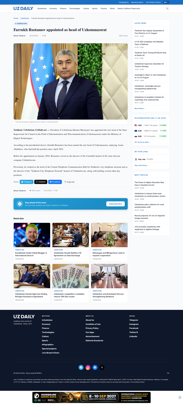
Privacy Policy (92, 328)
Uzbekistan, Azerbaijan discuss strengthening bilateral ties (148, 87)
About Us (90, 320)
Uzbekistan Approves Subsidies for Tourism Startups (149, 65)
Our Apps (90, 332)
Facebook (56, 182)
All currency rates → (143, 142)
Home (16, 18)
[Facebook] (94, 367)
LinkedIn (133, 336)
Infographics (124, 2)
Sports (94, 8)
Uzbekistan (42, 8)
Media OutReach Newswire (129, 8)
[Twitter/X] (101, 367)
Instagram (134, 324)
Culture (86, 8)
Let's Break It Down (153, 2)
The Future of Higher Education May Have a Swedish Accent (149, 183)
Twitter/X (42, 182)
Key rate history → (142, 165)
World (112, 8)
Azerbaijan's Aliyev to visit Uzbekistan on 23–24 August (150, 76)
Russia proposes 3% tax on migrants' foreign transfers (150, 216)
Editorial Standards (94, 340)
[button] (167, 8)
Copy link (70, 182)
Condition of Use (93, 324)
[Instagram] (88, 367)
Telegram (28, 182)
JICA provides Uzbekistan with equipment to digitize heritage (147, 228)
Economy (53, 8)
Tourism (103, 8)
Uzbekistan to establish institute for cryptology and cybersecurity (149, 98)
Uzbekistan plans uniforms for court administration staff (149, 205)
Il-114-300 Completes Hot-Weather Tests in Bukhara (149, 43)
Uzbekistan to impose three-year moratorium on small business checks (150, 194)
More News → (140, 108)
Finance (63, 8)
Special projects (137, 2)
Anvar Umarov (20, 36)
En (165, 2)
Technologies (74, 8)
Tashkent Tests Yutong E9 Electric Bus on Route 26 (150, 54)
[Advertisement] (91, 397)
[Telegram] (81, 367)
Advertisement (92, 336)
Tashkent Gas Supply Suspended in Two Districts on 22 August (149, 31)
